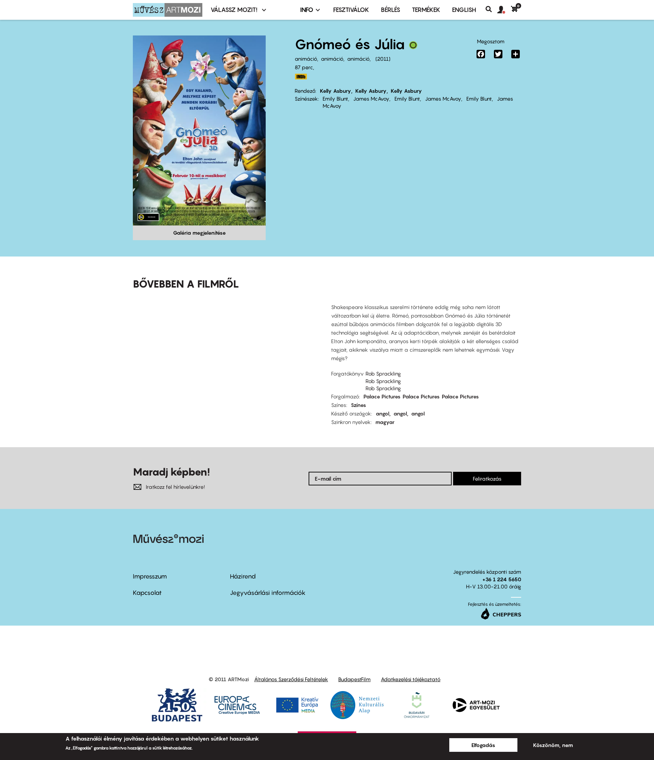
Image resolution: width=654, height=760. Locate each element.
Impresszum (150, 576)
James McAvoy (371, 99)
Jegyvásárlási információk (268, 592)
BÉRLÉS (390, 9)
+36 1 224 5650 (501, 579)
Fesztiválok (351, 9)
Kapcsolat (147, 592)
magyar (384, 422)
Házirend (243, 576)
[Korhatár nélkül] (413, 47)
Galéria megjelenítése (199, 233)
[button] (504, 9)
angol (382, 413)
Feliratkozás (487, 479)
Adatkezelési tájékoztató (410, 679)
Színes (358, 405)
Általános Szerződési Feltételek (291, 679)
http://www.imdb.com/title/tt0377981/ (301, 76)
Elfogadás (483, 745)
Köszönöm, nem (553, 745)
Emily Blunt (335, 99)
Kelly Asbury (335, 91)
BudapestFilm (354, 679)
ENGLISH (464, 9)
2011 (383, 59)
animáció (306, 59)
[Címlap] (167, 10)
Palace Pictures (382, 396)
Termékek (426, 9)
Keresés (491, 9)
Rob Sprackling (383, 373)
